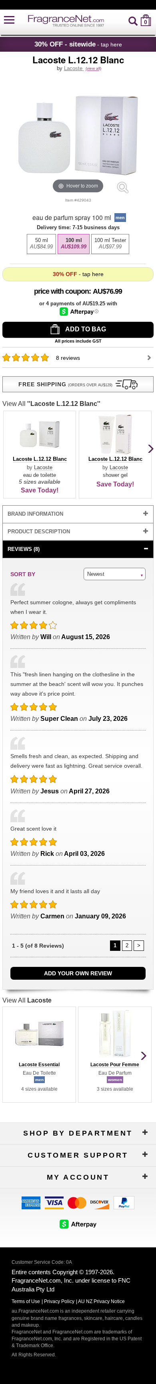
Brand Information (35, 514)
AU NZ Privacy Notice (101, 1301)
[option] (41, 244)
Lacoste (74, 68)
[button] (9, 20)
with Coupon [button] (61, 291)
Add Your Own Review (78, 973)
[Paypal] (124, 1201)
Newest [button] (95, 574)
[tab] (78, 514)
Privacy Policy (59, 1301)
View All (51, 403)
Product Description (39, 532)
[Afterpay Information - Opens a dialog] (79, 311)
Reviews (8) (24, 549)
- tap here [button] (78, 44)
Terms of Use (26, 1301)
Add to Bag (85, 329)
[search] (133, 20)
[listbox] (78, 242)
